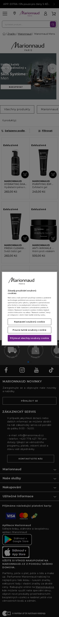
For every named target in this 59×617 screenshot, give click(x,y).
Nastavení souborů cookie (29, 322)
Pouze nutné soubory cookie (29, 330)
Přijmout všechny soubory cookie (29, 338)
